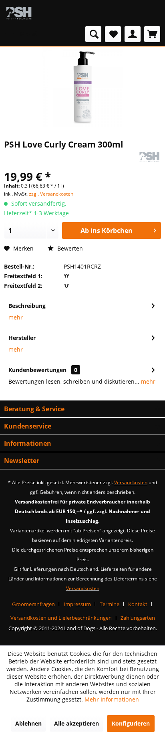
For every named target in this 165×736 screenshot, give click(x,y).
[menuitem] (21, 34)
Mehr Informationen (112, 699)
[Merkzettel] (113, 34)
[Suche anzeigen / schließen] (93, 34)
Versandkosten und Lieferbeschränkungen (61, 617)
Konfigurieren (131, 723)
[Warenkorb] (152, 34)
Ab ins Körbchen (106, 230)
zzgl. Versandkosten (51, 193)
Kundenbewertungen (37, 370)
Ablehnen (28, 723)
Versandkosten (130, 482)
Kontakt (137, 604)
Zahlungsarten (138, 617)
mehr (15, 317)
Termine (109, 604)
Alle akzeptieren (76, 723)
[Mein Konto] (133, 34)
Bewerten (69, 248)
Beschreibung (27, 305)
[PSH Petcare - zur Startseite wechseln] (19, 13)
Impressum (77, 604)
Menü (28, 33)
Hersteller (22, 338)
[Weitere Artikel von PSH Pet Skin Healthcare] (149, 157)
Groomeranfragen (33, 604)
